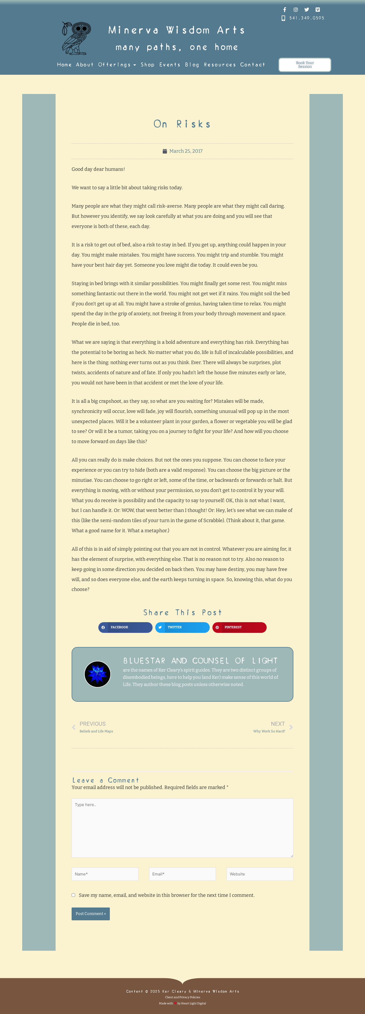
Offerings (114, 65)
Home (64, 65)
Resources (220, 65)
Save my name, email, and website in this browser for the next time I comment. (167, 895)
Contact (253, 65)
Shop (147, 65)
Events (170, 65)
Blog (192, 65)
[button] (125, 627)
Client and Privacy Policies (182, 997)
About (85, 65)
